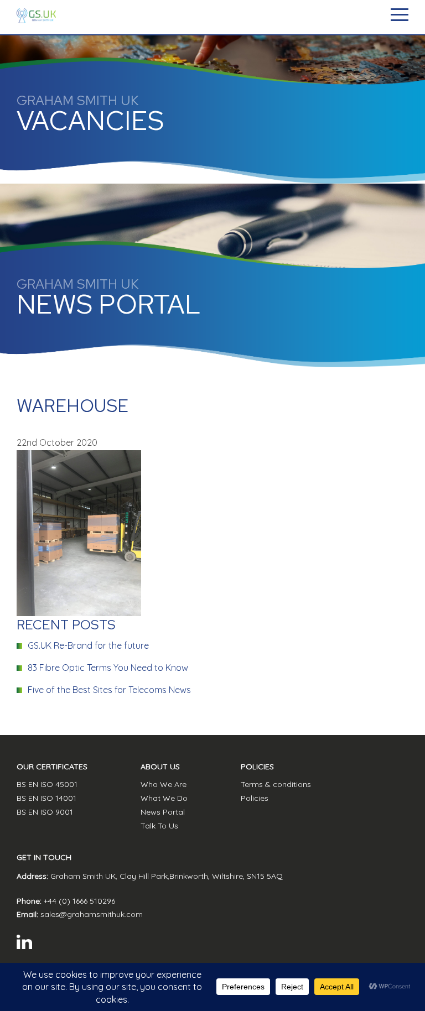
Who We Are (163, 784)
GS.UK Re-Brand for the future (88, 645)
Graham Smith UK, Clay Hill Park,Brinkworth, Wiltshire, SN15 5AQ (166, 876)
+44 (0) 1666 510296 (79, 901)
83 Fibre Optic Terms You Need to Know (108, 667)
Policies (254, 798)
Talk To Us (159, 826)
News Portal (163, 812)
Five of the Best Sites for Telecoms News (109, 689)
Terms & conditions (276, 784)
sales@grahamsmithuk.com (91, 914)
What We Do (164, 798)
